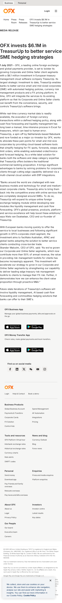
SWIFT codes (10, 461)
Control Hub (9, 426)
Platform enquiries (39, 479)
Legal (7, 513)
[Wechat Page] (30, 369)
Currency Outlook (39, 440)
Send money (10, 475)
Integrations (37, 417)
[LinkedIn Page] (17, 369)
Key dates (36, 517)
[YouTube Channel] (37, 369)
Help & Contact (19, 394)
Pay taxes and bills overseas (16, 495)
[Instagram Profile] (44, 369)
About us (8, 509)
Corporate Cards (11, 417)
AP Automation (38, 413)
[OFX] (9, 11)
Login (47, 11)
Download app (10, 479)
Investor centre (38, 509)
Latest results (37, 513)
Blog (34, 444)
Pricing (35, 422)
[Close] (50, 580)
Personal (22, 3)
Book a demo (33, 394)
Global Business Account (15, 409)
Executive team (11, 532)
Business (9, 3)
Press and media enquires (42, 475)
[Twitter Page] (24, 369)
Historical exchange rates (15, 448)
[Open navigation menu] (56, 11)
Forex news (37, 448)
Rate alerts (9, 457)
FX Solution (9, 422)
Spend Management (40, 409)
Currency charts (11, 453)
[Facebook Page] (10, 369)
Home (6, 19)
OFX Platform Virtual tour (15, 440)
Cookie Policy (30, 595)
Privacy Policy (10, 517)
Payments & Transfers (14, 413)
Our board (9, 528)
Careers (8, 536)
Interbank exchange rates (15, 444)
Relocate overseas (12, 491)
